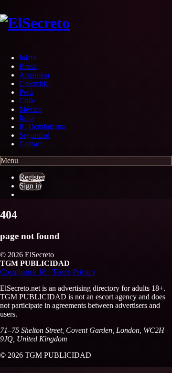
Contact (31, 144)
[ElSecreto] (67, 23)
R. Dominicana (42, 126)
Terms (61, 272)
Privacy (84, 272)
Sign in (30, 186)
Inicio (27, 58)
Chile (27, 101)
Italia (26, 118)
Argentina (34, 75)
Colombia (34, 83)
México (30, 109)
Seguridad (34, 135)
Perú (26, 92)
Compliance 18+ (25, 272)
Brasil (28, 66)
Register (32, 177)
